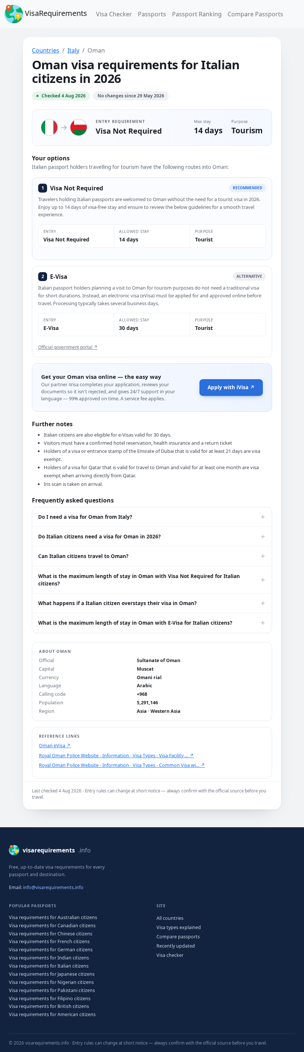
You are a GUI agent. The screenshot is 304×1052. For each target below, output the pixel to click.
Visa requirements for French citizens (49, 941)
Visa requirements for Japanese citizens (52, 974)
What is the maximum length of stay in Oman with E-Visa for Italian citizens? (135, 622)
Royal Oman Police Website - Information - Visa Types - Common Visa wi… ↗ (122, 765)
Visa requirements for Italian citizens (49, 966)
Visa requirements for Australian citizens (53, 917)
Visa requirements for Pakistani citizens (52, 990)
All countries (170, 918)
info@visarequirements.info (53, 887)
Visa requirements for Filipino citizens (49, 998)
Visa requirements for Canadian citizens (52, 925)
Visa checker (170, 955)
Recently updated (175, 946)
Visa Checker (115, 14)
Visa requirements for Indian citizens (49, 958)
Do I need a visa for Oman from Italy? (85, 517)
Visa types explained (178, 927)
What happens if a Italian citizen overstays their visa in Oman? (117, 603)
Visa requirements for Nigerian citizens (51, 982)
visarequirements (57, 850)
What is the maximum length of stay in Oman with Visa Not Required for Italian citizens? (139, 580)
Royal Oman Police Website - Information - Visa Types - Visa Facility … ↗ (116, 755)
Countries (45, 50)
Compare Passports (255, 14)
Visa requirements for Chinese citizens (50, 934)
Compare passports (178, 937)
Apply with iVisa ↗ (231, 387)
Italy (73, 50)
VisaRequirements (55, 13)
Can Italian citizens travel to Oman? (83, 556)
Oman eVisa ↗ (55, 745)
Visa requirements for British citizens (49, 1006)
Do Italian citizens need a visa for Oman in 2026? (99, 536)
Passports (152, 14)
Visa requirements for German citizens (51, 949)
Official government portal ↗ (68, 347)
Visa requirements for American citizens (52, 1014)
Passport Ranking (197, 14)
